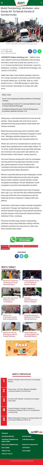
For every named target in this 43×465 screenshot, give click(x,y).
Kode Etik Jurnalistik (30, 444)
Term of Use (6, 451)
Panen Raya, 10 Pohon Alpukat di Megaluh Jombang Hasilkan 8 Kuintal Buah (22, 390)
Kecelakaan (4, 246)
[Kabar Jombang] (21, 3)
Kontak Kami (26, 436)
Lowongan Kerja (28, 439)
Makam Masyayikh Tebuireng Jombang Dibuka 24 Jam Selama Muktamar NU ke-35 (25, 419)
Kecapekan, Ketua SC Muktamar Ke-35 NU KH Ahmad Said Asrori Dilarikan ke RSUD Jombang (32, 317)
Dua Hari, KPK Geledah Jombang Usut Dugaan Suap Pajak (23, 400)
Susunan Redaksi (8, 436)
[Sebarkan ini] (30, 51)
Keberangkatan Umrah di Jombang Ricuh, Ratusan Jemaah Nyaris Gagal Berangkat (32, 282)
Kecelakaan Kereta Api (16, 246)
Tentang (5, 433)
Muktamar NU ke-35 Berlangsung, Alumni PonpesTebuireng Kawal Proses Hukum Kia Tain (10, 334)
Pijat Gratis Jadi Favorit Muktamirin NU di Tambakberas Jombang (10, 300)
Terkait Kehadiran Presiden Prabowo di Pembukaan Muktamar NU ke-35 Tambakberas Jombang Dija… (24, 410)
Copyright (26, 447)
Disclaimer (26, 451)
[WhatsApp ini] (39, 51)
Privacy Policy (7, 454)
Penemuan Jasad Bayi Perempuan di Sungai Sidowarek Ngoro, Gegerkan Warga (10, 282)
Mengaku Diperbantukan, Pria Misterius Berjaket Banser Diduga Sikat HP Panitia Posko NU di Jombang (32, 300)
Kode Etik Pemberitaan (10, 444)
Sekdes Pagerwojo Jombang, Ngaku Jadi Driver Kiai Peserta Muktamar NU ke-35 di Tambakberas (31, 334)
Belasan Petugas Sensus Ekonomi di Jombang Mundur (24, 380)
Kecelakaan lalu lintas (30, 246)
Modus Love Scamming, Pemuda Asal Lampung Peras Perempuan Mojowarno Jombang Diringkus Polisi (10, 317)
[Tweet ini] (35, 51)
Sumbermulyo (5, 248)
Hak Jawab (5, 447)
